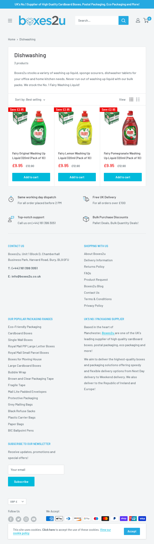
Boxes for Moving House (25, 359)
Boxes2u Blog (93, 286)
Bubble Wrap (17, 372)
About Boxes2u (95, 253)
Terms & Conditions (98, 299)
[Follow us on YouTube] (33, 519)
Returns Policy (94, 266)
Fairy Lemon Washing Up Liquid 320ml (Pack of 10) (74, 155)
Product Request (96, 279)
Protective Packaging (23, 398)
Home (11, 39)
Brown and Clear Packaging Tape (31, 378)
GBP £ (13, 501)
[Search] (124, 20)
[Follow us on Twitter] (18, 519)
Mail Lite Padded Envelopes (27, 391)
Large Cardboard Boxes (24, 365)
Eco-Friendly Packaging (24, 327)
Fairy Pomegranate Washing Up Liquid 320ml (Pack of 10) (122, 155)
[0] (146, 20)
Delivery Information (98, 260)
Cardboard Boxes (20, 333)
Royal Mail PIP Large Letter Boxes (31, 346)
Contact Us (91, 292)
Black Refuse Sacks (21, 411)
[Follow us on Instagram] (26, 519)
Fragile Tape (16, 385)
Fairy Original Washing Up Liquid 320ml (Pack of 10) (28, 155)
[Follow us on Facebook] (11, 519)
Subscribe (21, 481)
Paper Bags (16, 424)
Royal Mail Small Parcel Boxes (28, 352)
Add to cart (31, 177)
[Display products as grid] (131, 99)
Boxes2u (108, 333)
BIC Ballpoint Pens (21, 430)
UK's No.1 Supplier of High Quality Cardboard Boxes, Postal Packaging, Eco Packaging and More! (77, 4)
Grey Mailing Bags (20, 404)
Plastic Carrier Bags (21, 417)
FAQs (87, 273)
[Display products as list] (138, 99)
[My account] (138, 20)
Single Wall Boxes (20, 340)
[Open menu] (10, 20)
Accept (132, 531)
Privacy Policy (93, 305)
